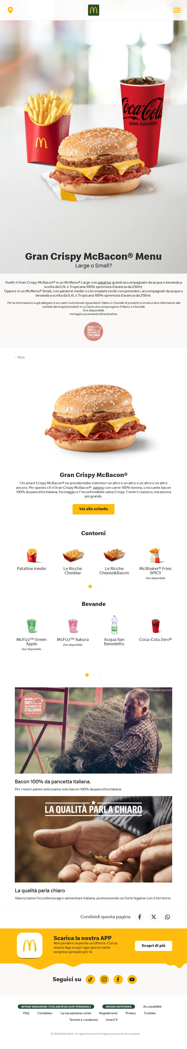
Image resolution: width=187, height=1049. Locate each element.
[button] (90, 586)
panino (98, 487)
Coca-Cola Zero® (155, 640)
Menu (21, 357)
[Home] (93, 10)
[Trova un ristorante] (10, 10)
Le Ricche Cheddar (72, 571)
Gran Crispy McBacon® (93, 475)
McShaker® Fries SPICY (155, 571)
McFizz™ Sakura (73, 640)
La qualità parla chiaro (40, 890)
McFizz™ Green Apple (31, 642)
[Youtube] (132, 979)
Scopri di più (154, 946)
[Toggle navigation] (176, 10)
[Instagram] (104, 979)
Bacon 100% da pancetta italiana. (53, 781)
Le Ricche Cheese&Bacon (114, 571)
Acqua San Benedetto (114, 642)
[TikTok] (90, 979)
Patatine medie (31, 569)
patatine (104, 282)
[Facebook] (118, 979)
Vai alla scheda (93, 509)
